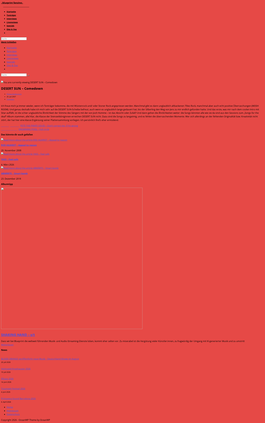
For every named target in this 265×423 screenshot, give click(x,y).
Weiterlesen (7, 344)
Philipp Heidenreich (14, 94)
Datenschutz (13, 414)
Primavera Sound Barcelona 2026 (18, 398)
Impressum (12, 410)
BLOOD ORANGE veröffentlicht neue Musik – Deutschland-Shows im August (40, 358)
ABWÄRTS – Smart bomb (14, 173)
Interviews (12, 54)
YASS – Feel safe (9, 159)
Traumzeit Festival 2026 (13, 388)
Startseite (12, 47)
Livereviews (12, 58)
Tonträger (12, 51)
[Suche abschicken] (28, 75)
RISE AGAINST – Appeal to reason (19, 145)
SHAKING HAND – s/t (18, 334)
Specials (11, 61)
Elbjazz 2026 (7, 378)
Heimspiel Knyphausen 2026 (16, 368)
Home (10, 407)
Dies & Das (12, 65)
